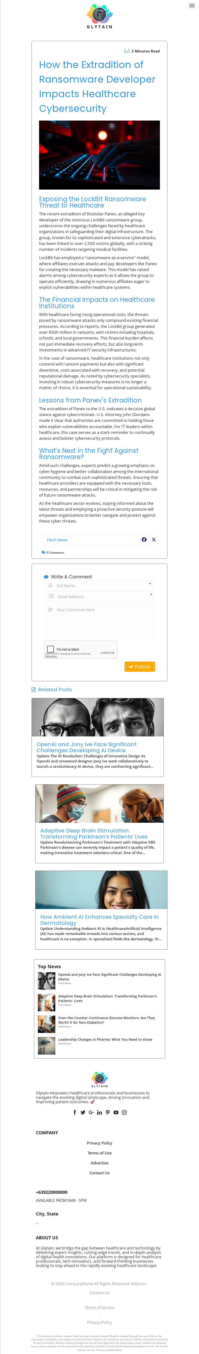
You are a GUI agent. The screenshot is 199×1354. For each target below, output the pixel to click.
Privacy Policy (99, 1322)
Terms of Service (100, 1307)
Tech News (57, 540)
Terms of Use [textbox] (100, 1153)
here (118, 1350)
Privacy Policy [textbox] (99, 1143)
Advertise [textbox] (99, 1163)
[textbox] (99, 1097)
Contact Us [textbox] (100, 1173)
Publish (142, 667)
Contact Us (100, 1292)
